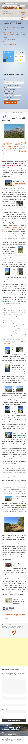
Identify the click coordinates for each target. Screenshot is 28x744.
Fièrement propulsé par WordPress (8, 738)
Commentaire (6, 678)
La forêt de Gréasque (6, 618)
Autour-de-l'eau (14, 627)
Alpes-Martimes (7, 32)
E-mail (4, 703)
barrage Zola (8, 229)
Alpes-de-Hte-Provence (10, 27)
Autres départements (9, 44)
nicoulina (18, 142)
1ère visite (12, 3)
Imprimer (11, 607)
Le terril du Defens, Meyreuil (7, 614)
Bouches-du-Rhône (8, 35)
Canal (6, 148)
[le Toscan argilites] (14, 524)
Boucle (11, 153)
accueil (6, 3)
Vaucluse (5, 42)
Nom (3, 696)
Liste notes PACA (18, 6)
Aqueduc (16, 146)
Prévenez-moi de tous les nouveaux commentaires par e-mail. (13, 717)
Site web (4, 709)
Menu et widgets (23, 14)
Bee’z (11, 594)
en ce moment (10, 15)
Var (4, 39)
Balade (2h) (22, 150)
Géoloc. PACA (8, 6)
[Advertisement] (14, 652)
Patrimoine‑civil (13, 148)
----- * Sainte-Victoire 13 (17, 144)
